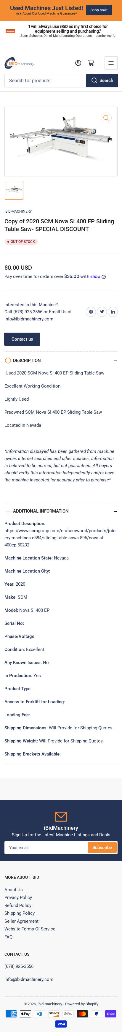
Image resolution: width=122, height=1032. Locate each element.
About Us (13, 889)
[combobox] (61, 80)
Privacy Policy (18, 897)
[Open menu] (111, 62)
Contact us (22, 339)
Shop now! (99, 10)
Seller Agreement (21, 921)
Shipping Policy (19, 913)
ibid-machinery (18, 211)
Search (106, 80)
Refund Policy (17, 905)
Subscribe (102, 847)
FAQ (8, 937)
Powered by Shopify (81, 1004)
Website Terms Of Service (29, 929)
